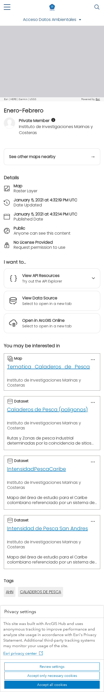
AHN (9, 592)
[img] (53, 119)
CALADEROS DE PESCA (40, 592)
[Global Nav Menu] (7, 7)
